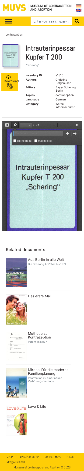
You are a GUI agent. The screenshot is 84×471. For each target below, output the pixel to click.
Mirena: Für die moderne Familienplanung (48, 371)
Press (70, 457)
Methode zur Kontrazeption (39, 335)
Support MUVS (53, 457)
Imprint (10, 457)
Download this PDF (11, 84)
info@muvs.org (15, 462)
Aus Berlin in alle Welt (46, 260)
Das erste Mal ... (41, 296)
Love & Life (37, 406)
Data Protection (29, 457)
